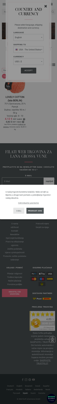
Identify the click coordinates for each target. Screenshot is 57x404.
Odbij (18, 211)
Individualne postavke (28, 203)
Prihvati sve (35, 211)
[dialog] (28, 202)
